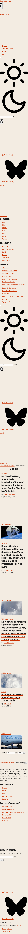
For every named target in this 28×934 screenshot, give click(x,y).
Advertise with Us (8, 809)
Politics (4, 51)
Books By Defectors (9, 288)
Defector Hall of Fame (9, 291)
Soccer (4, 236)
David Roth (7, 704)
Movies (4, 255)
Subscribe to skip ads (7, 466)
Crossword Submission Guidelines (13, 285)
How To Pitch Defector (10, 279)
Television (5, 258)
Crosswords (6, 260)
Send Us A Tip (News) (9, 271)
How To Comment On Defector (12, 296)
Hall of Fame (6, 818)
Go (24, 752)
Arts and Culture (7, 49)
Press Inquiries (7, 815)
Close (26, 762)
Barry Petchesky (9, 494)
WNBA (4, 228)
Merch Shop (6, 276)
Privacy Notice (7, 929)
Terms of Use (6, 302)
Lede (19, 925)
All (3, 54)
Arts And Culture (8, 249)
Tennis (4, 239)
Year (16, 752)
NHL (3, 233)
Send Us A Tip (7, 806)
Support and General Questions (13, 812)
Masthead (5, 294)
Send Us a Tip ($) (8, 273)
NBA (3, 225)
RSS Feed (5, 299)
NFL (3, 222)
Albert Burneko (9, 570)
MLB (3, 230)
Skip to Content (5, 1)
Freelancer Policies (8, 282)
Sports (4, 46)
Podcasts (5, 246)
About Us (5, 268)
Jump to (4, 752)
